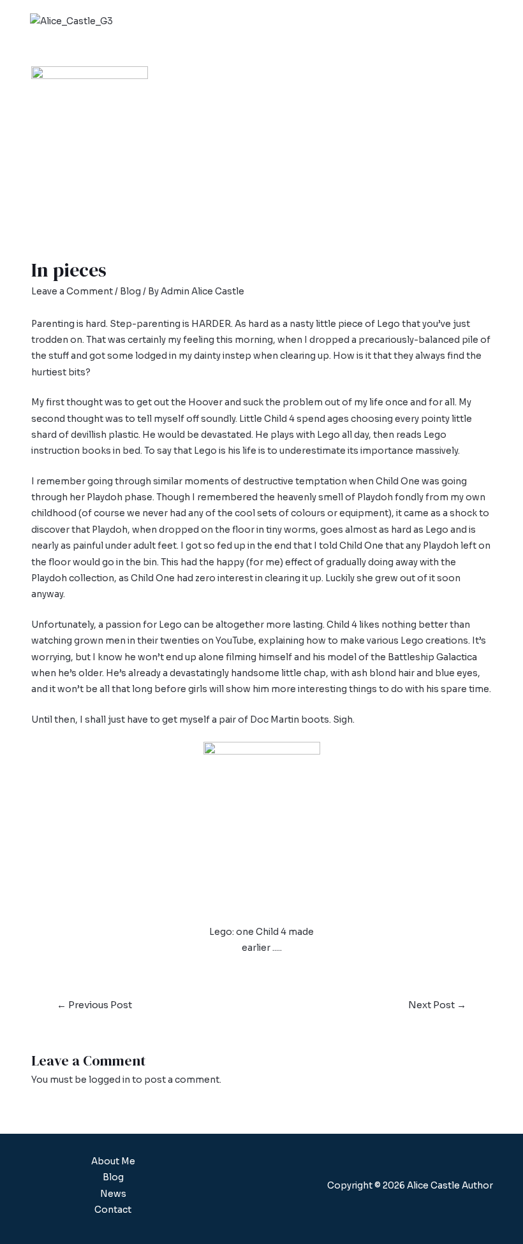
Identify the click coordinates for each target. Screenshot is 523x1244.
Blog (130, 291)
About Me (113, 1161)
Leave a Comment (72, 291)
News (113, 1194)
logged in (109, 1079)
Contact (112, 1209)
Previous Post (94, 1005)
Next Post (437, 1005)
